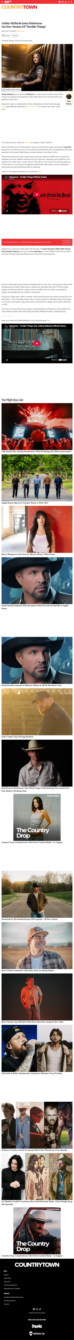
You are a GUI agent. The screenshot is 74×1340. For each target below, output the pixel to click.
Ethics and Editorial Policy (10, 1285)
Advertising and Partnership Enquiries (13, 1297)
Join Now (67, 242)
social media (32, 106)
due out (27, 142)
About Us (6, 1274)
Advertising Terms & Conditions (12, 1288)
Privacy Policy (7, 1278)
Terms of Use (7, 1281)
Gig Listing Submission (10, 1300)
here (3, 106)
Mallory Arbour (20, 31)
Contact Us (6, 1304)
